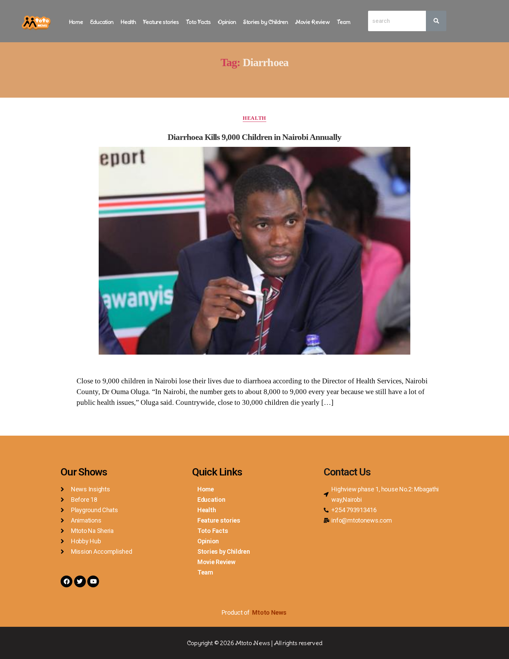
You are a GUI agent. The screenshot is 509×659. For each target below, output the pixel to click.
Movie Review (312, 21)
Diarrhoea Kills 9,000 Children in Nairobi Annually (254, 137)
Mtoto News (269, 612)
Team (343, 21)
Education (102, 21)
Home (76, 21)
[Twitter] (80, 581)
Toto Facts (198, 21)
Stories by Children (265, 21)
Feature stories (161, 21)
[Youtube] (93, 581)
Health (128, 21)
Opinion (227, 21)
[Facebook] (66, 581)
